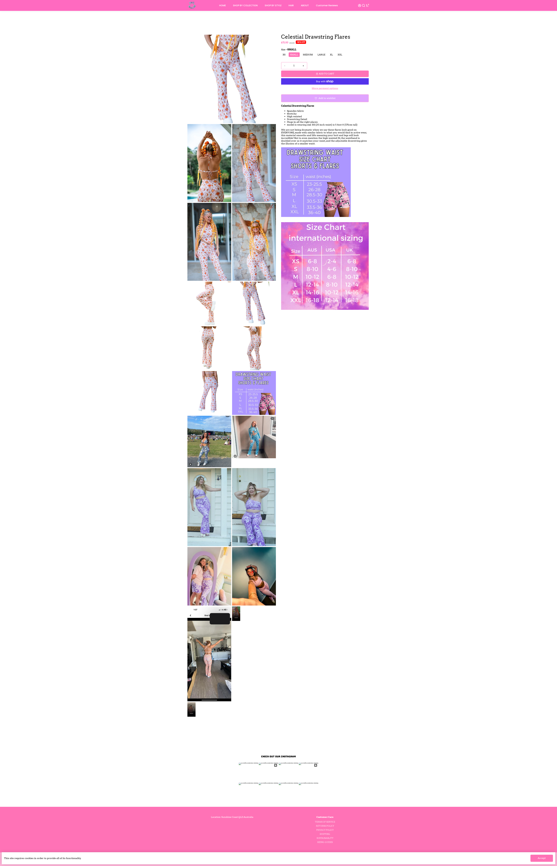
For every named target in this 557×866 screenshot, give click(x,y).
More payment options (325, 88)
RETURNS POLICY (325, 826)
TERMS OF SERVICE (325, 822)
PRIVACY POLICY (325, 830)
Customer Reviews (327, 5)
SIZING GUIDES (325, 842)
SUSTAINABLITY (325, 838)
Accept (542, 858)
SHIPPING (325, 834)
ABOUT (305, 5)
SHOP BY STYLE (273, 5)
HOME (222, 5)
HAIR (291, 5)
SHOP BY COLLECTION (245, 5)
